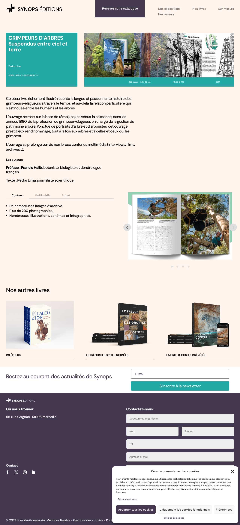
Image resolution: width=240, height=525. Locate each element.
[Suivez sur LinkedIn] (33, 472)
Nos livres (199, 9)
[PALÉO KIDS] (40, 325)
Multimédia (42, 195)
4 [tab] (189, 267)
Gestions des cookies (88, 520)
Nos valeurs (166, 14)
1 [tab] (172, 267)
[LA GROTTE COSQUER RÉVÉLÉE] (200, 325)
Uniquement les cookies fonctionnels (185, 510)
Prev (127, 227)
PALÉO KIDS (13, 355)
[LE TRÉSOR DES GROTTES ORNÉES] (120, 325)
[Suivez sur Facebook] (7, 472)
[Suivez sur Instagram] (24, 472)
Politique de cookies (173, 517)
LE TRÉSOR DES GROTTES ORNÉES (107, 355)
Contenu (17, 195)
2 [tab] (177, 267)
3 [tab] (183, 267)
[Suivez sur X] (16, 472)
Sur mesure (226, 9)
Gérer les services (127, 499)
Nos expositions (169, 9)
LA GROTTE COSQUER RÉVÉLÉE (185, 355)
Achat (66, 195)
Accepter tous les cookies (136, 510)
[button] (232, 471)
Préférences (224, 510)
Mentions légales (58, 520)
